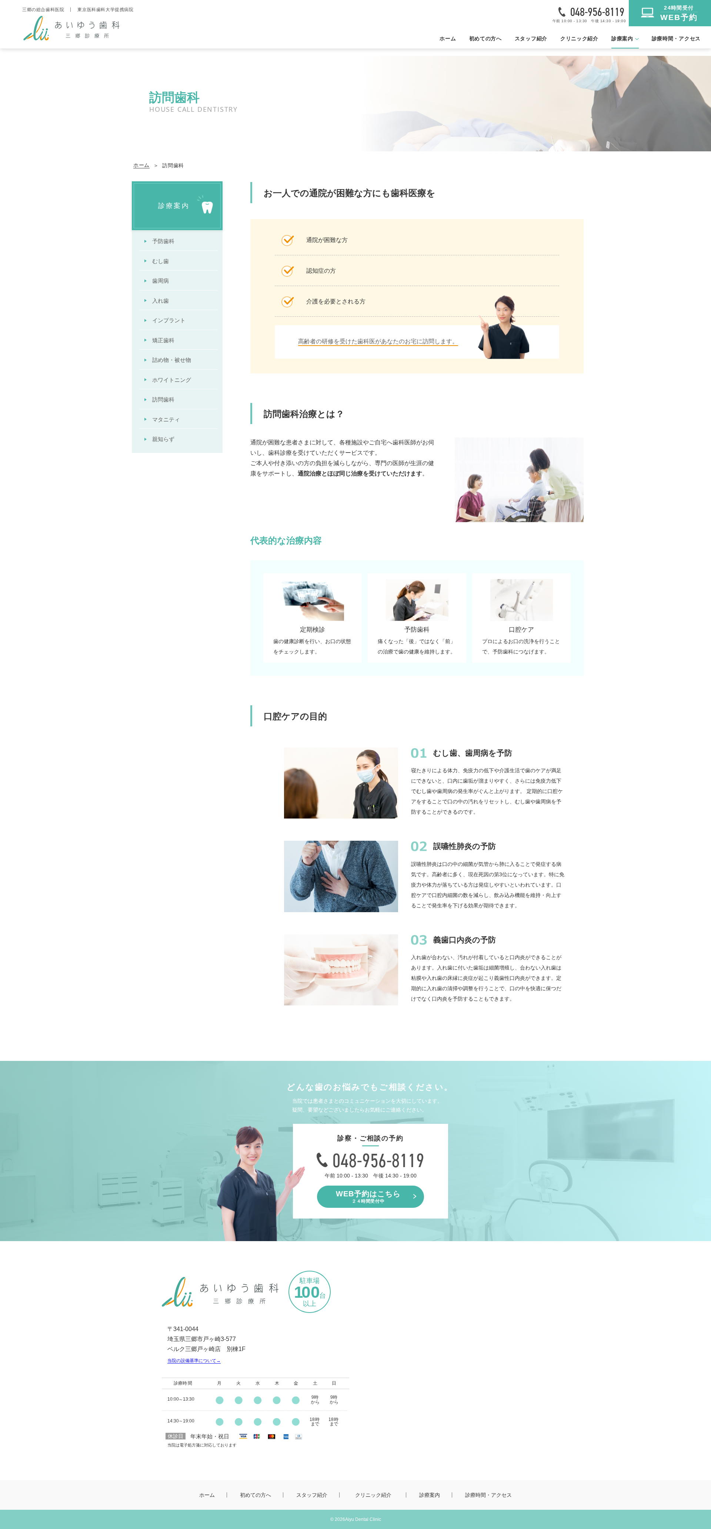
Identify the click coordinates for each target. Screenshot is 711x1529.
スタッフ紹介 (531, 38)
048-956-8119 (597, 11)
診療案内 (429, 1495)
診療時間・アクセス (676, 38)
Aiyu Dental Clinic (363, 1519)
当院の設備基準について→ (194, 1360)
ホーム (448, 38)
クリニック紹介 (579, 38)
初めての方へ (485, 38)
